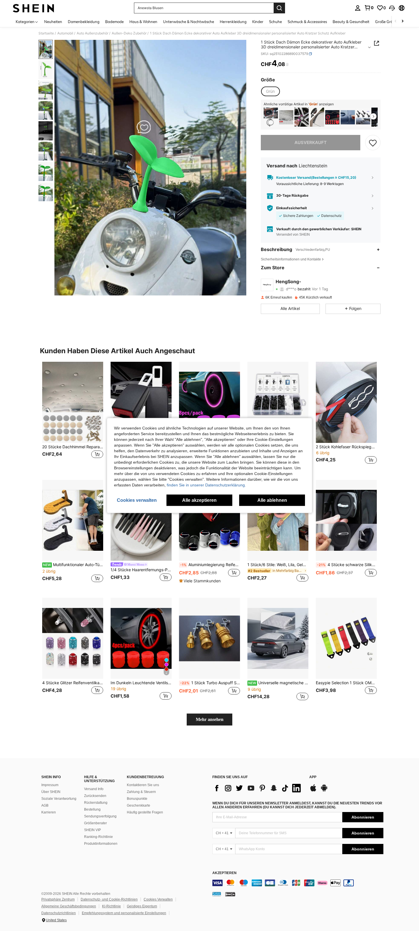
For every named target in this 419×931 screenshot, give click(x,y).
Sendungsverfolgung (100, 816)
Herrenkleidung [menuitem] (233, 21)
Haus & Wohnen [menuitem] (143, 21)
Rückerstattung (95, 803)
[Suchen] (279, 8)
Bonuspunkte (137, 799)
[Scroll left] (396, 21)
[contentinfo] (297, 882)
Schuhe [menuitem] (275, 21)
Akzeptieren (224, 873)
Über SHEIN (50, 792)
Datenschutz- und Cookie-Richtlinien (109, 899)
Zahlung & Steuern (141, 792)
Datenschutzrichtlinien (58, 913)
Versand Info (93, 789)
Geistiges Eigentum (142, 906)
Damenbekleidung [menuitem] (83, 21)
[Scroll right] (402, 21)
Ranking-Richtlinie (98, 837)
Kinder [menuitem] (257, 21)
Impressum (49, 785)
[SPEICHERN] (373, 142)
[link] (369, 7)
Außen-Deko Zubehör (129, 33)
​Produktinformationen (100, 844)
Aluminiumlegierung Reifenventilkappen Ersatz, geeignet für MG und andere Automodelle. (210, 564)
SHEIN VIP (92, 830)
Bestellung (92, 809)
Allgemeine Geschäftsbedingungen (68, 906)
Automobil (65, 33)
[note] (200, 581)
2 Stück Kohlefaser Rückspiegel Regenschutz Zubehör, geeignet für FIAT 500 (346, 447)
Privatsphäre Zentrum (58, 899)
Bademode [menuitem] (114, 21)
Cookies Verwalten (158, 899)
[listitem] (271, 117)
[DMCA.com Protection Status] (230, 894)
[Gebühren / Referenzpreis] (287, 65)
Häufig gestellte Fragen (145, 812)
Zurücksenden (95, 796)
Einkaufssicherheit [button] (291, 208)
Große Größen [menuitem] (387, 21)
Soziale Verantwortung (58, 799)
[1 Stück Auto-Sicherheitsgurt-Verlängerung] (141, 402)
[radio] (270, 91)
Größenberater (95, 823)
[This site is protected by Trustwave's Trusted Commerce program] (216, 894)
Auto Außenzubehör (92, 33)
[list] (258, 788)
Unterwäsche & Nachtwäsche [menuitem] (188, 21)
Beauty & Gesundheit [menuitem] (351, 21)
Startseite (46, 33)
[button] (392, 8)
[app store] (313, 791)
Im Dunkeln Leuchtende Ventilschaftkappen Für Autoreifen (141, 683)
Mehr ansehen (209, 719)
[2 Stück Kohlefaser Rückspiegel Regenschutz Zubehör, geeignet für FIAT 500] (346, 402)
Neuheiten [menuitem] (53, 21)
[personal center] (357, 8)
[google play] (324, 791)
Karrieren (48, 812)
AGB (44, 805)
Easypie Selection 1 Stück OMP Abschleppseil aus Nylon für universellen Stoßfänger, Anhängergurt (346, 683)
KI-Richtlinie (111, 906)
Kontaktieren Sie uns (143, 785)
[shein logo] (33, 8)
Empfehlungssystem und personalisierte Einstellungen (124, 913)
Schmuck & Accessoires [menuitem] (307, 21)
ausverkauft (310, 142)
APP (312, 777)
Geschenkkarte (138, 805)
